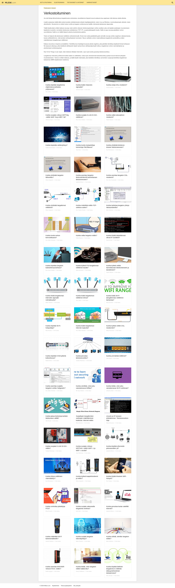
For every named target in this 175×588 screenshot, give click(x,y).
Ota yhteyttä (76, 585)
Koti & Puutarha (45, 2)
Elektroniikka (59, 2)
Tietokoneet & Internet (75, 2)
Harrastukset (92, 2)
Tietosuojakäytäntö (66, 585)
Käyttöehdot (55, 585)
